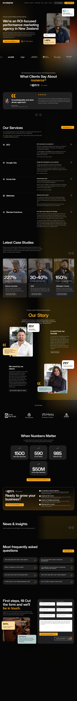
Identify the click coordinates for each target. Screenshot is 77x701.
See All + (50, 685)
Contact (50, 2)
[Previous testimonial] (36, 114)
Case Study (37, 679)
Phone (58, 607)
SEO (49, 679)
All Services (26, 2)
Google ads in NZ (41, 165)
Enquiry (41, 618)
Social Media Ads (52, 682)
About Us (32, 2)
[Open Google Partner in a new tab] (10, 415)
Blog (42, 2)
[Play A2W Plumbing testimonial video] (58, 28)
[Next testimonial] (40, 114)
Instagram (64, 679)
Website (41, 613)
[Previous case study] (69, 253)
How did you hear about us (63, 613)
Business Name (60, 601)
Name (41, 601)
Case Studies (37, 2)
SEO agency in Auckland (45, 151)
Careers (46, 2)
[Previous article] (69, 527)
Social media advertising (43, 180)
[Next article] (72, 527)
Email (40, 607)
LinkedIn (63, 682)
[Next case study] (72, 253)
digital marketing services (11, 137)
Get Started (37, 682)
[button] (15, 271)
